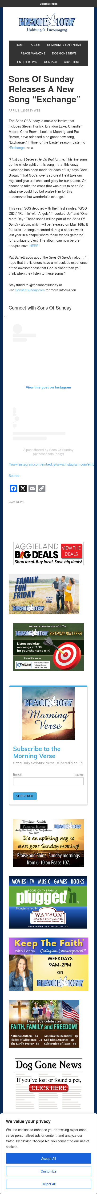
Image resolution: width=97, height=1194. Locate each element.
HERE (33, 245)
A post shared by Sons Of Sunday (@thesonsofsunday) (48, 452)
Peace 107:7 (47, 22)
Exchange (17, 147)
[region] (48, 1153)
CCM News (16, 502)
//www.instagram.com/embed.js (32, 464)
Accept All (48, 1158)
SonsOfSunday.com (30, 290)
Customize (49, 1171)
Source (14, 475)
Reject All (49, 1184)
